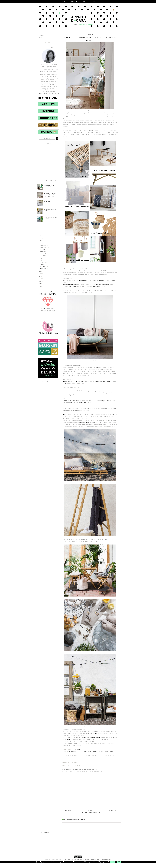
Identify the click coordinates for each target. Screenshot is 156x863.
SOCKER (73, 402)
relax (94, 752)
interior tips (102, 751)
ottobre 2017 (43, 249)
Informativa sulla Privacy (45, 381)
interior (95, 751)
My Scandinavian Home (95, 110)
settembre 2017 (44, 251)
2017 (40, 243)
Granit (94, 726)
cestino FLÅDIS (67, 381)
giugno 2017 (43, 258)
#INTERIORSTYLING (87, 751)
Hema (99, 422)
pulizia (68, 739)
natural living (76, 752)
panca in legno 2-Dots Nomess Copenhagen (91, 280)
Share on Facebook (72, 755)
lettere (99, 737)
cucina (114, 737)
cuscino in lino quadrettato (101, 284)
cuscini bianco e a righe (69, 284)
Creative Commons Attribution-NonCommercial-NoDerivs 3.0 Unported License (87, 859)
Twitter (40, 37)
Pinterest (41, 39)
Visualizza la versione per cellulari (91, 812)
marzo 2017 (43, 264)
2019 (40, 238)
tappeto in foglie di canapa (102, 381)
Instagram (41, 35)
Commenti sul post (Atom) (74, 816)
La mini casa (47, 201)
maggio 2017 (43, 260)
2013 (40, 278)
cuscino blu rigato (74, 286)
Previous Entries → (113, 810)
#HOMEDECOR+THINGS (75, 751)
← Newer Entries (67, 810)
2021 (40, 233)
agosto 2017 (43, 253)
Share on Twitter (109, 755)
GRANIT (65, 414)
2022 (40, 230)
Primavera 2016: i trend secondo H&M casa (49, 185)
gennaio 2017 (43, 268)
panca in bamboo (111, 280)
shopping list (101, 752)
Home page (90, 810)
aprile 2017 (42, 262)
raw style (89, 752)
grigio (103, 400)
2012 (40, 281)
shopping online (110, 752)
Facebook (41, 34)
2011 (40, 283)
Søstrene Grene (84, 422)
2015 (40, 273)
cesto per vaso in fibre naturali (71, 400)
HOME (63, 1)
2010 (40, 286)
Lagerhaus (92, 422)
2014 (40, 276)
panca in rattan (67, 280)
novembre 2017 (44, 247)
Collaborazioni (89, 1)
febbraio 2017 (43, 266)
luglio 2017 (42, 255)
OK (119, 862)
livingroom (109, 751)
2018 (40, 240)
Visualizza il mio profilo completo (49, 93)
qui (97, 367)
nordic (83, 752)
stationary (86, 737)
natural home (67, 752)
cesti (66, 383)
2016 (40, 271)
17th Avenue (80, 827)
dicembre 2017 (43, 245)
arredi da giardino (92, 733)
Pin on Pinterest (90, 755)
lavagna (93, 737)
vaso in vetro (82, 402)
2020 (40, 235)
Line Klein (93, 360)
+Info (112, 862)
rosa (107, 400)
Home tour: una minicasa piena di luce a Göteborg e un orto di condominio (51, 194)
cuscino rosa (96, 286)
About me (74, 1)
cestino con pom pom (81, 381)
